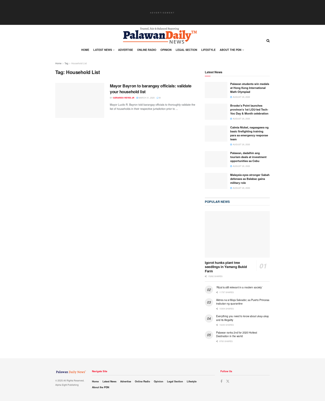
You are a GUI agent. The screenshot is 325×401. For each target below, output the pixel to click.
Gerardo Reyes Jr (123, 97)
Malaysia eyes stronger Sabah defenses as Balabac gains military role (250, 179)
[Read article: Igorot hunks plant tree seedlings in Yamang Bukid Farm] (237, 234)
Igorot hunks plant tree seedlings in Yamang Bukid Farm (226, 266)
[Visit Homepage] (159, 35)
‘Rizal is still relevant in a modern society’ (239, 287)
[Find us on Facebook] (221, 381)
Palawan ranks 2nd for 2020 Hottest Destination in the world (236, 334)
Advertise (125, 50)
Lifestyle (208, 50)
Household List (79, 63)
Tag (66, 63)
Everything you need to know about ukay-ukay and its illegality (242, 318)
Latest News (102, 50)
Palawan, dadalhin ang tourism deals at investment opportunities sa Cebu (248, 157)
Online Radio (146, 50)
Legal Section (186, 50)
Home (85, 50)
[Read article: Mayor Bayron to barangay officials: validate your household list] (79, 100)
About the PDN (230, 50)
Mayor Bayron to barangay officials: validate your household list (150, 89)
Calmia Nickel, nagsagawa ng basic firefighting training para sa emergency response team (249, 133)
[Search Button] (268, 40)
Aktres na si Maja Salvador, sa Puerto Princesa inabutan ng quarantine (242, 302)
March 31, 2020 (146, 97)
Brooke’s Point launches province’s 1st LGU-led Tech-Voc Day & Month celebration (249, 109)
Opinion (166, 50)
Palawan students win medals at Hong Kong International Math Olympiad (249, 88)
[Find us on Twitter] (227, 381)
